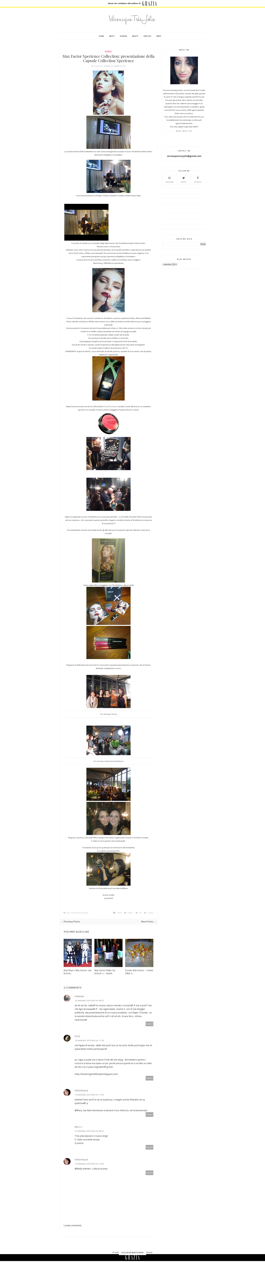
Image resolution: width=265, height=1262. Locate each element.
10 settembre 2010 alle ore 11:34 (89, 1040)
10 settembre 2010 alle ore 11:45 (89, 1094)
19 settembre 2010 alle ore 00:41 (89, 1131)
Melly (78, 1127)
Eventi (108, 51)
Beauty (135, 36)
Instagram (169, 182)
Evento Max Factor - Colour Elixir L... (139, 972)
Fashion (123, 36)
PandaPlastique (110, 406)
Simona (79, 996)
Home (101, 36)
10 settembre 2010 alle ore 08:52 (89, 1000)
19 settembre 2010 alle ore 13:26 (89, 1163)
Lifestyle (147, 36)
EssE (77, 1036)
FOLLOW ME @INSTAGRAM (132, 1252)
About (112, 36)
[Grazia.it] (149, 3)
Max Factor (83, 913)
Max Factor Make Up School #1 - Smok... (104, 972)
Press (158, 36)
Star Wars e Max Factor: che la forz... (78, 972)
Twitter (183, 182)
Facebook (198, 182)
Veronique (98, 66)
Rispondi (149, 1024)
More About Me (184, 131)
